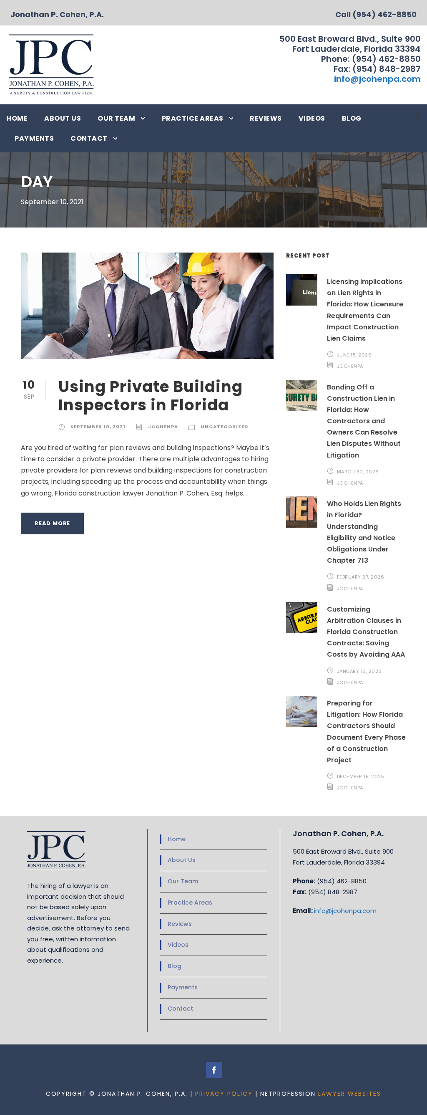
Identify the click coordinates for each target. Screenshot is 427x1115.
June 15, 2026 (354, 354)
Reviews (266, 118)
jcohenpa (163, 426)
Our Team (116, 118)
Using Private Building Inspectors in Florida (150, 396)
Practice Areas (193, 118)
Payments (34, 138)
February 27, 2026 (360, 577)
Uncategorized (224, 426)
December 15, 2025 (360, 776)
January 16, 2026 (359, 671)
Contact (89, 138)
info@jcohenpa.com (377, 79)
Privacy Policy (224, 1094)
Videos (312, 118)
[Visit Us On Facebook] (214, 1069)
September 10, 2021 (98, 426)
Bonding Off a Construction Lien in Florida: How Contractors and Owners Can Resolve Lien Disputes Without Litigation (364, 421)
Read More (52, 523)
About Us (62, 118)
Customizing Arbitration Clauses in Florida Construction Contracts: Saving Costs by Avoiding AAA (366, 632)
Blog (352, 118)
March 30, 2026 (358, 471)
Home (17, 118)
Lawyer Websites (349, 1094)
